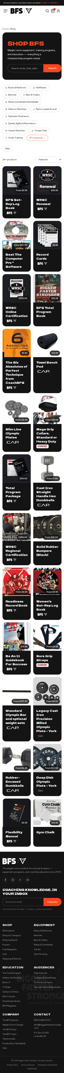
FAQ (4, 1048)
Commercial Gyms (43, 982)
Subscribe (52, 902)
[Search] (47, 11)
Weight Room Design (12, 1024)
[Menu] (6, 10)
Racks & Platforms (17, 87)
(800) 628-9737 (42, 1020)
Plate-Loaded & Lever (46, 109)
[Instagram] (13, 880)
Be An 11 (6, 982)
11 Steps (6, 987)
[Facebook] (5, 880)
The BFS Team (9, 1034)
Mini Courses (8, 996)
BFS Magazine (9, 1005)
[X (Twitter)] (20, 880)
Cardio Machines (16, 130)
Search (52, 68)
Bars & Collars (33, 94)
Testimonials (8, 1038)
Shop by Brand (9, 940)
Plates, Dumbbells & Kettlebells (23, 102)
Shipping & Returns (11, 958)
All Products (8, 930)
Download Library (11, 1001)
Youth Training (15, 137)
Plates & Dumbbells (43, 944)
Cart (4, 954)
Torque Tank (40, 130)
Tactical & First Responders (47, 987)
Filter (7, 148)
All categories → (37, 137)
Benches (12, 94)
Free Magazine (9, 949)
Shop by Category (11, 935)
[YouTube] (27, 880)
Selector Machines (17, 109)
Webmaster (32, 1069)
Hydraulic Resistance (18, 116)
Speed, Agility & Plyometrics (22, 123)
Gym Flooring (40, 954)
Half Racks (41, 87)
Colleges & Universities (45, 977)
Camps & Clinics (10, 991)
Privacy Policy (12, 1065)
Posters (6, 944)
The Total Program (11, 973)
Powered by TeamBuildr (14, 1043)
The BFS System (10, 1020)
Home (5, 29)
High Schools (40, 973)
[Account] (58, 11)
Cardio (37, 949)
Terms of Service (28, 1065)
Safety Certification (12, 977)
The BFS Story (9, 1029)
